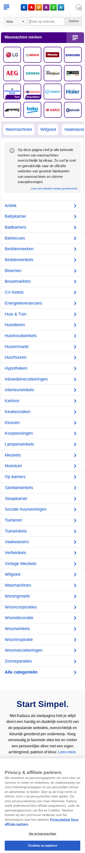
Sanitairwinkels (19, 487)
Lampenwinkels (19, 444)
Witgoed (48, 129)
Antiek (11, 205)
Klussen (12, 422)
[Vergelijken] (32, 91)
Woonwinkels (17, 628)
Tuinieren (13, 520)
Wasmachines (19, 129)
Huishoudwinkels (21, 335)
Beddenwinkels (19, 259)
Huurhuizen (15, 357)
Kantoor (12, 400)
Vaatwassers (17, 541)
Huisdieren (15, 324)
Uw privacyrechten (42, 833)
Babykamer (15, 216)
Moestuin (13, 465)
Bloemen (13, 270)
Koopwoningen (19, 433)
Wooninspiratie (19, 639)
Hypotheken (16, 368)
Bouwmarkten (18, 281)
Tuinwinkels (16, 531)
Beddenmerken (19, 248)
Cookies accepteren (42, 845)
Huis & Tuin (15, 314)
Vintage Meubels (20, 563)
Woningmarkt (17, 596)
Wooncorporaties (21, 607)
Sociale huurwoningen (26, 509)
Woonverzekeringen (23, 650)
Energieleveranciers (23, 303)
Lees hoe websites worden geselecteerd (54, 188)
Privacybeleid (60, 819)
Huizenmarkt (17, 346)
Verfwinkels (15, 552)
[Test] (12, 91)
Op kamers (15, 476)
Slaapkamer (16, 498)
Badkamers (15, 227)
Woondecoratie (19, 617)
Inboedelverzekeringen (26, 379)
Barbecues (15, 238)
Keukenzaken (17, 411)
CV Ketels (14, 292)
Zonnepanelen (18, 661)
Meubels (13, 455)
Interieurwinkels (19, 389)
